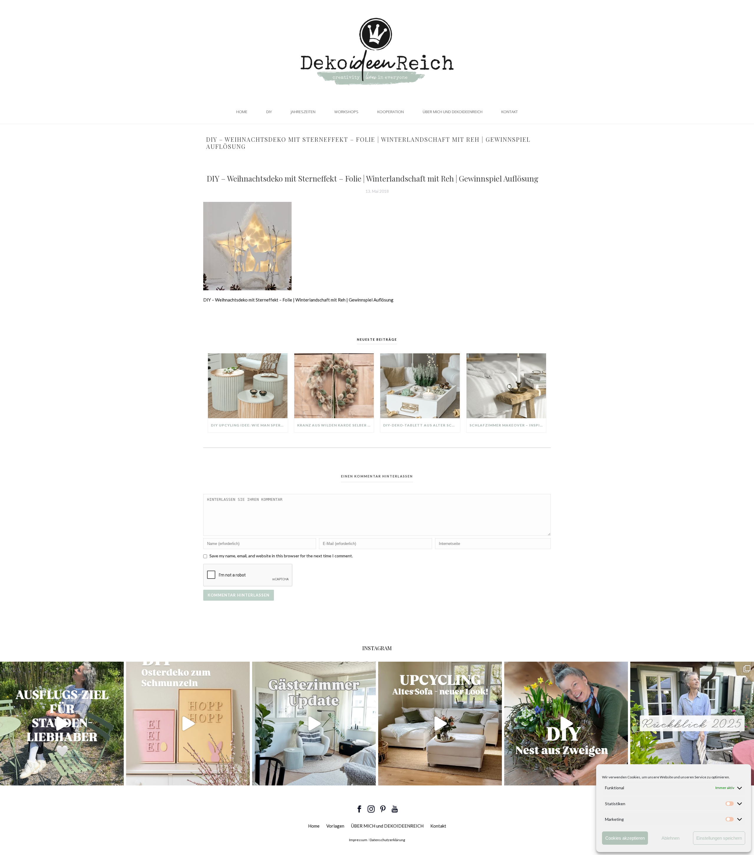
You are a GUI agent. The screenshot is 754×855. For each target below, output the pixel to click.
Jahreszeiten (303, 111)
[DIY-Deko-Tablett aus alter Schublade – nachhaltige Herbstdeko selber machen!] (420, 385)
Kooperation (390, 111)
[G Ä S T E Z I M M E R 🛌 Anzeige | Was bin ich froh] (314, 723)
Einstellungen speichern (719, 838)
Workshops (346, 111)
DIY (269, 111)
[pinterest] (382, 809)
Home (241, 111)
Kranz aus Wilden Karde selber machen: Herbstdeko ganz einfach (335, 425)
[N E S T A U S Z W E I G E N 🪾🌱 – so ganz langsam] (566, 723)
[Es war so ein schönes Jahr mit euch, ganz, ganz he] (692, 723)
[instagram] (371, 809)
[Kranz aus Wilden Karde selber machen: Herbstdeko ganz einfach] (334, 385)
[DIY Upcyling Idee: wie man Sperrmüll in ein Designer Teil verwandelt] (248, 385)
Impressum (358, 840)
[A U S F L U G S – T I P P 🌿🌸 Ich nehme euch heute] (62, 723)
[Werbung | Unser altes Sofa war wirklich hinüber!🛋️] (440, 723)
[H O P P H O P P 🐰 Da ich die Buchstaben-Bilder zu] (188, 723)
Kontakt (509, 111)
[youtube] (394, 809)
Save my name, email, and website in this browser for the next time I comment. (281, 555)
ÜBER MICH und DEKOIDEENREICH (452, 111)
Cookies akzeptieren (625, 838)
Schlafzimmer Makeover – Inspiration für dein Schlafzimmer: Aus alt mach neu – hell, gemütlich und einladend (507, 425)
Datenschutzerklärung (387, 840)
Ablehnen (670, 838)
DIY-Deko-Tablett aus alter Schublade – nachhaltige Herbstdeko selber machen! (421, 425)
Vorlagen (335, 825)
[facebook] (359, 809)
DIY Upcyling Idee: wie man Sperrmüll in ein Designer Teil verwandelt (249, 425)
